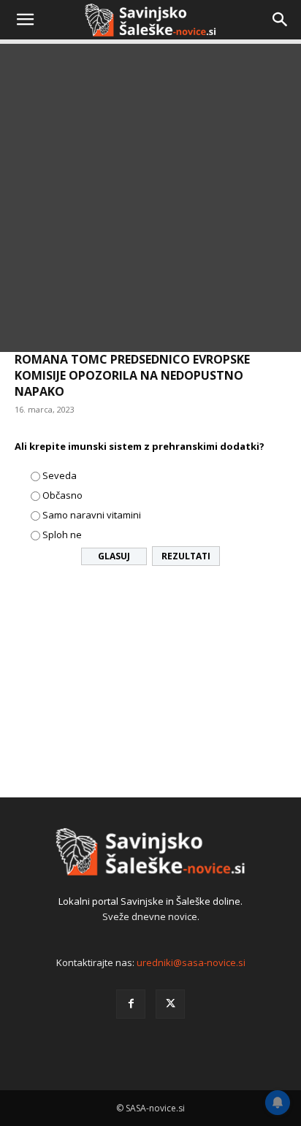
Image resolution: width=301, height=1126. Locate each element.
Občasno (62, 495)
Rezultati (185, 556)
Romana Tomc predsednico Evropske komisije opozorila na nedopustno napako (132, 375)
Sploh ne (62, 534)
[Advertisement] (150, 201)
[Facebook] (130, 1004)
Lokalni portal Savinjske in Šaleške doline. (150, 901)
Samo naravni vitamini (91, 514)
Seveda (59, 475)
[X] (170, 1004)
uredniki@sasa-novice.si (191, 962)
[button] (24, 19)
